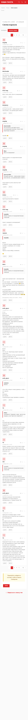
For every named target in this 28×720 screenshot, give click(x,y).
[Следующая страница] (25, 35)
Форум (7, 7)
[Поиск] (19, 2)
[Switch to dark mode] (22, 2)
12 (23, 35)
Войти (6, 585)
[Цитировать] (25, 43)
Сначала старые (13, 30)
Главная (3, 7)
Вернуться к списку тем (15, 592)
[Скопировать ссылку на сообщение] (22, 43)
